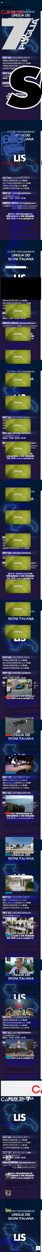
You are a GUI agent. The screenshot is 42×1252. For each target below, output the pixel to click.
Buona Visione (15, 219)
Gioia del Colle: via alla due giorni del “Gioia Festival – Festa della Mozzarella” (22, 779)
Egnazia (27, 1038)
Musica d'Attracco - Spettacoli (20, 231)
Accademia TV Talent (18, 239)
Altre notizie (9, 1078)
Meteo (11, 836)
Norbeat (29, 954)
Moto (33, 716)
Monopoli (16, 716)
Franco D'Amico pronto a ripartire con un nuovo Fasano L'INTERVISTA (23, 980)
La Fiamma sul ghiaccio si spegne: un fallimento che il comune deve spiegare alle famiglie (22, 899)
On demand (9, 185)
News (7, 251)
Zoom (12, 233)
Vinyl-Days (22, 954)
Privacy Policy (14, 1244)
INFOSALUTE (15, 215)
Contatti (8, 253)
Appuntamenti (10, 773)
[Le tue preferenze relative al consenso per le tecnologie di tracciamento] (38, 1248)
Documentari (14, 241)
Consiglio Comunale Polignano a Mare (23, 235)
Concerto (21, 1038)
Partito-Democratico (12, 916)
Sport (7, 975)
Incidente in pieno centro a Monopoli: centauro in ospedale (22, 740)
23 (6, 671)
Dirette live (9, 255)
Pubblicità (13, 247)
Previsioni (22, 836)
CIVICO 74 (14, 221)
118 (37, 716)
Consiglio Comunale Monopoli (21, 225)
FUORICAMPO (16, 205)
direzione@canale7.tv (9, 1124)
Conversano (13, 954)
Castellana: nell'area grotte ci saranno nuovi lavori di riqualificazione (22, 1062)
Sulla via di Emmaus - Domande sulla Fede (25, 213)
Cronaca (8, 697)
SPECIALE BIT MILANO (19, 223)
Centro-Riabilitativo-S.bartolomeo (28, 914)
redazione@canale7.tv (9, 1240)
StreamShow (14, 1250)
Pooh (32, 1038)
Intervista (8, 998)
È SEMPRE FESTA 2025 (19, 199)
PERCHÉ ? (14, 193)
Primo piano (14, 229)
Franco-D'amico (29, 996)
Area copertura (10, 257)
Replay (12, 237)
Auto (29, 716)
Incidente (23, 716)
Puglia (16, 836)
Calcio (21, 996)
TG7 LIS (13, 189)
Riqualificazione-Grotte (30, 1076)
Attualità (8, 855)
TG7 (7, 183)
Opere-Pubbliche (22, 872)
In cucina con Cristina (17, 245)
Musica (8, 1017)
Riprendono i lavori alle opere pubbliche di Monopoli (19, 860)
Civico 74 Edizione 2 (17, 227)
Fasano (15, 996)
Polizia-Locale (35, 754)
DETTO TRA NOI (17, 201)
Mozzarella (35, 794)
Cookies (4, 1244)
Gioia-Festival (26, 794)
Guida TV (9, 249)
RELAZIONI (15, 209)
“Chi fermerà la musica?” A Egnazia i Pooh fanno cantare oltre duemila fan (22, 1022)
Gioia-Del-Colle (14, 794)
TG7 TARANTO (16, 191)
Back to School (15, 243)
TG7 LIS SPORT (16, 211)
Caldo (28, 836)
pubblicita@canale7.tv (9, 1242)
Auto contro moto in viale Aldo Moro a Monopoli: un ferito (22, 702)
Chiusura (23, 916)
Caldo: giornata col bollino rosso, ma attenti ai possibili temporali (22, 818)
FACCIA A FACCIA (17, 203)
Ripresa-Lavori (34, 872)
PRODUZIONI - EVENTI (19, 207)
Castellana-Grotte (15, 1076)
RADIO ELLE (15, 217)
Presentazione (10, 956)
